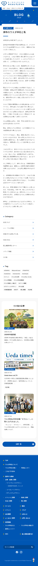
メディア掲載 (7, 251)
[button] (35, 3)
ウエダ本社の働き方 (27, 525)
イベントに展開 (10, 497)
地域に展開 (24, 497)
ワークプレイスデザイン (14, 483)
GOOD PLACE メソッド (15, 486)
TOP (4, 8)
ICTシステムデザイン (13, 493)
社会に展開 (8, 501)
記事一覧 (18, 444)
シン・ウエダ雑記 (8, 228)
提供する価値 (9, 476)
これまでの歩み (10, 471)
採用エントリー (10, 529)
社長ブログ (6, 222)
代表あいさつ (25, 468)
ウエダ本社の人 (10, 525)
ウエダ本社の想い (10, 468)
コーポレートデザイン (13, 489)
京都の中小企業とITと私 (10, 234)
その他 (5, 257)
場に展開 (24, 501)
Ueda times (6, 240)
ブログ (8, 8)
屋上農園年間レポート (10, 245)
